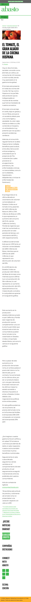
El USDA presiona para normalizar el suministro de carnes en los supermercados (10, 508)
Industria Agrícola (12, 25)
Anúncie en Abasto (11, 1)
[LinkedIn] (7, 570)
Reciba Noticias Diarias (19, 1)
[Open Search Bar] (2, 20)
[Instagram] (3, 574)
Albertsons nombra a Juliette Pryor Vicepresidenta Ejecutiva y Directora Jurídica (11, 514)
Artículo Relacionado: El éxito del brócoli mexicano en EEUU (12, 188)
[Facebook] (3, 577)
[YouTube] (7, 574)
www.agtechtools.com (10, 487)
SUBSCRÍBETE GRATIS (6, 536)
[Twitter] (3, 570)
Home (4, 25)
